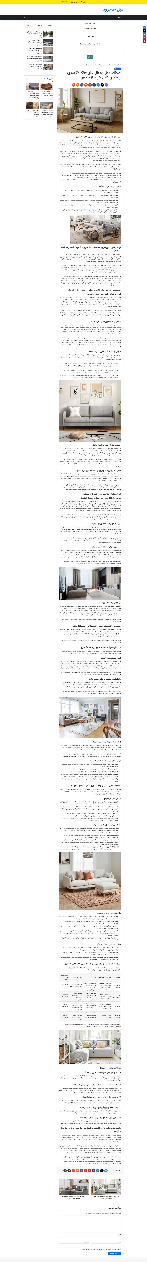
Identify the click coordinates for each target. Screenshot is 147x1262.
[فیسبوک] (106, 85)
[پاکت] (73, 85)
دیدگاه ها (29, 25)
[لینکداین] (98, 85)
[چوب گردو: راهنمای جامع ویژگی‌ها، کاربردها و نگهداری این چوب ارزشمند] (46, 86)
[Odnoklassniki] (77, 85)
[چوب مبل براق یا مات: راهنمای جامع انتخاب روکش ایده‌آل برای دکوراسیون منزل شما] (32, 86)
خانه (118, 65)
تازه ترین (40, 25)
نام (119, 1235)
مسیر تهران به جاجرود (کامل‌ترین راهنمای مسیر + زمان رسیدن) (34, 42)
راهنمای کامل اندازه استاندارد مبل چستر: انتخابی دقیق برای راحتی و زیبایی (34, 58)
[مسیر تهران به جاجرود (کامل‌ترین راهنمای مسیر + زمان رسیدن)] (48, 42)
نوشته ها (114, 65)
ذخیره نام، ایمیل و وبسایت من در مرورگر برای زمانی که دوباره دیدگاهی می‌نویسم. (100, 1249)
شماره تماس (90, 36)
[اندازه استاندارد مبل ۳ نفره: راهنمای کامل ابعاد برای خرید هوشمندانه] (48, 50)
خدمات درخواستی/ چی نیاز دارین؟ (90, 44)
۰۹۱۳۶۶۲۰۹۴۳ (64, 2)
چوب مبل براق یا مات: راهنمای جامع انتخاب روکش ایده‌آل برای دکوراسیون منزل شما (33, 94)
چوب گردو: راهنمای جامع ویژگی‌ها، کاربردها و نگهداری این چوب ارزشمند (47, 94)
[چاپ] (65, 1170)
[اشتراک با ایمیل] (69, 1170)
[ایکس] (102, 85)
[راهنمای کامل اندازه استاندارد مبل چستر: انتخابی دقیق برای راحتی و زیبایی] (48, 59)
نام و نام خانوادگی (90, 28)
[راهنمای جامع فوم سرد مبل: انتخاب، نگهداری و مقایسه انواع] (32, 105)
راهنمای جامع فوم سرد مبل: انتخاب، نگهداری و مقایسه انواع (33, 112)
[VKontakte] (82, 85)
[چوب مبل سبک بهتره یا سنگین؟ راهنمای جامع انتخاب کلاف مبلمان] (46, 105)
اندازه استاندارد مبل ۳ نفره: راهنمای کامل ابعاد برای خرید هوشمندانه (35, 50)
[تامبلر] (94, 85)
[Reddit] (86, 85)
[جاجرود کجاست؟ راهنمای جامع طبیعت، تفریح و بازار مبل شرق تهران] (48, 34)
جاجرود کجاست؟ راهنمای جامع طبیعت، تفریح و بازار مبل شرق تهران (34, 33)
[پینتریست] (90, 85)
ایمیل (119, 1242)
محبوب (50, 25)
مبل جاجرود (119, 17)
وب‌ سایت (86, 1242)
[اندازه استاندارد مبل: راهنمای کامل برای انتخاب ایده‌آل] (48, 67)
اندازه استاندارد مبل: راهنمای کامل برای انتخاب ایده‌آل (35, 65)
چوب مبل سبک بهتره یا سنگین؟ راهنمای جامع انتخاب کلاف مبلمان (47, 112)
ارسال (90, 57)
